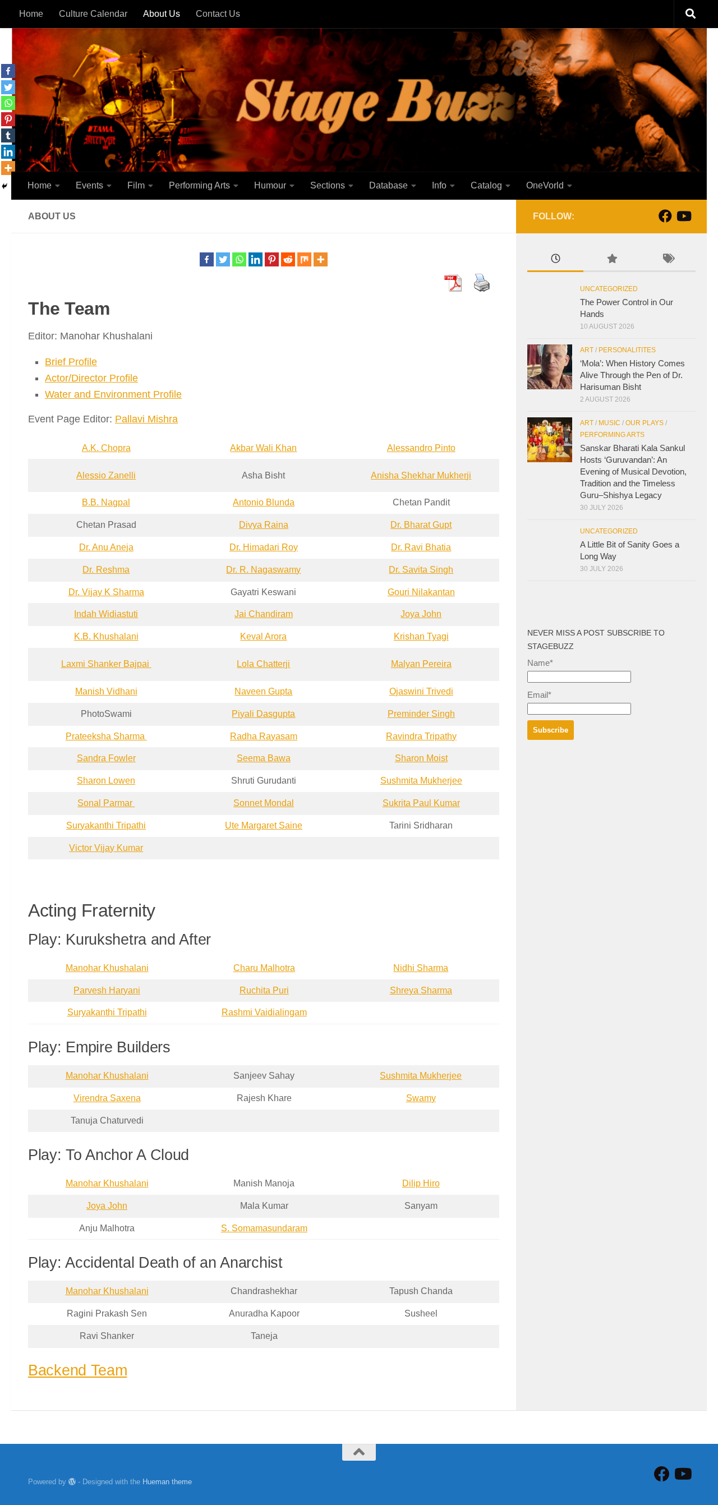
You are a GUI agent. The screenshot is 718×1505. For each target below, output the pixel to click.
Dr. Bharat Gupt (421, 525)
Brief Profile (71, 361)
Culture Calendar (93, 14)
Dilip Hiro (421, 1183)
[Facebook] (207, 259)
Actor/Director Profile (91, 378)
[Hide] (4, 186)
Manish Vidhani (106, 691)
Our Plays (644, 423)
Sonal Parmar (106, 803)
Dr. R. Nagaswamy (263, 569)
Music (609, 423)
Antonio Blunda (263, 502)
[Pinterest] (272, 259)
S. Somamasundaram (264, 1228)
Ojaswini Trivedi (421, 691)
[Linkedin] (255, 259)
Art (586, 350)
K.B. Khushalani (106, 636)
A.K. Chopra (106, 448)
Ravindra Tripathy (421, 736)
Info (439, 185)
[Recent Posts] (555, 260)
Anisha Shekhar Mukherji (421, 475)
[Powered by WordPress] (72, 1481)
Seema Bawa (264, 758)
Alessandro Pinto (421, 448)
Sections (327, 185)
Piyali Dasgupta (263, 714)
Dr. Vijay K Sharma (106, 592)
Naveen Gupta (263, 691)
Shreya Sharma (421, 990)
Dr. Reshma (106, 569)
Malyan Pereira (421, 664)
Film (136, 185)
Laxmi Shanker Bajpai (106, 664)
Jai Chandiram (263, 614)
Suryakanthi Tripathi (106, 825)
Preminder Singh (421, 714)
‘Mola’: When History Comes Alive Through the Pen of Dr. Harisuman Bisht (632, 375)
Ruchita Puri (264, 990)
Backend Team (77, 1370)
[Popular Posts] (611, 260)
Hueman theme (167, 1482)
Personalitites (627, 350)
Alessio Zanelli (106, 475)
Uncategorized (609, 289)
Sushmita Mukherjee (421, 780)
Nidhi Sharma (420, 968)
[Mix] (304, 259)
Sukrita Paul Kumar (421, 803)
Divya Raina (263, 525)
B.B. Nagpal (106, 502)
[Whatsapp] (239, 259)
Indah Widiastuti (106, 614)
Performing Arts (199, 185)
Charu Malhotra (264, 968)
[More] (321, 259)
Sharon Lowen (106, 780)
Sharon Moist (421, 758)
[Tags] (667, 260)
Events (89, 185)
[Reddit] (288, 259)
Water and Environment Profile (113, 394)
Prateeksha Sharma (106, 736)
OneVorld (545, 185)
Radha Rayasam (263, 736)
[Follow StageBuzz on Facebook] (665, 216)
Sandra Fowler (106, 758)
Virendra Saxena (107, 1098)
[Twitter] (223, 259)
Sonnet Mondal (263, 803)
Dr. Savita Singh (421, 569)
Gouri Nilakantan (421, 592)
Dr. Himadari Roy (263, 547)
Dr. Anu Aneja (106, 547)
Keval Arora (263, 636)
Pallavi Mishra (146, 419)
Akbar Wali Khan (263, 448)
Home (31, 14)
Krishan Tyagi (421, 636)
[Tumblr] (8, 135)
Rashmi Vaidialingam (264, 1012)
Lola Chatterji (263, 664)
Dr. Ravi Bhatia (421, 547)
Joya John (421, 614)
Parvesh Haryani (106, 990)
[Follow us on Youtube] (683, 216)
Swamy (421, 1098)
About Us (161, 14)
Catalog (486, 185)
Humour (270, 185)
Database (388, 185)
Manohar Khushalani (107, 968)
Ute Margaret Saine (263, 825)
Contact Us (218, 14)
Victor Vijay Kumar (106, 848)
